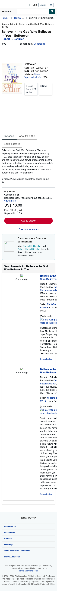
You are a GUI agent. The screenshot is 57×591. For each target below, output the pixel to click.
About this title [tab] (27, 136)
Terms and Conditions (28, 570)
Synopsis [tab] (9, 136)
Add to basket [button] (28, 220)
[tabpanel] (27, 166)
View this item (10, 200)
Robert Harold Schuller (29, 249)
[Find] (52, 11)
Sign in (43, 4)
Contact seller (46, 358)
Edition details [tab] (12, 144)
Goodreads (39, 43)
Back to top (28, 518)
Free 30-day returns (29, 229)
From (31, 89)
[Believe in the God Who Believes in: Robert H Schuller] (21, 369)
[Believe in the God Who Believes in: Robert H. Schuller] (21, 275)
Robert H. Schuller (32, 246)
